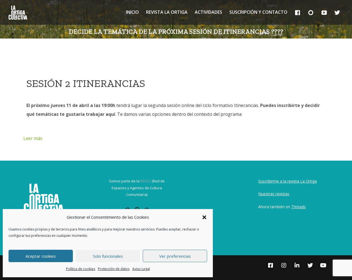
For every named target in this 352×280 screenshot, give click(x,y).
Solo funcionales (108, 256)
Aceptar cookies (41, 256)
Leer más (32, 138)
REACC (145, 181)
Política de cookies (80, 269)
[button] (204, 217)
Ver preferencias (175, 256)
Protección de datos (114, 269)
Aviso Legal (141, 269)
